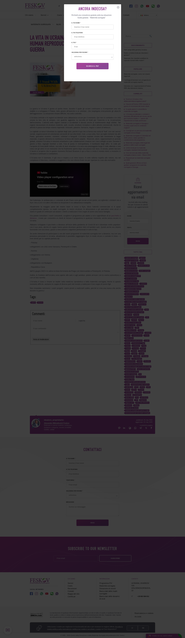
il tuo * (74, 42)
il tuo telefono (77, 32)
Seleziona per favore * (80, 52)
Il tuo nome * (76, 23)
